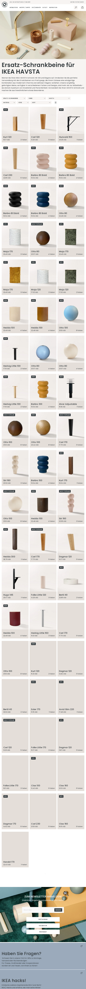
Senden (58, 948)
